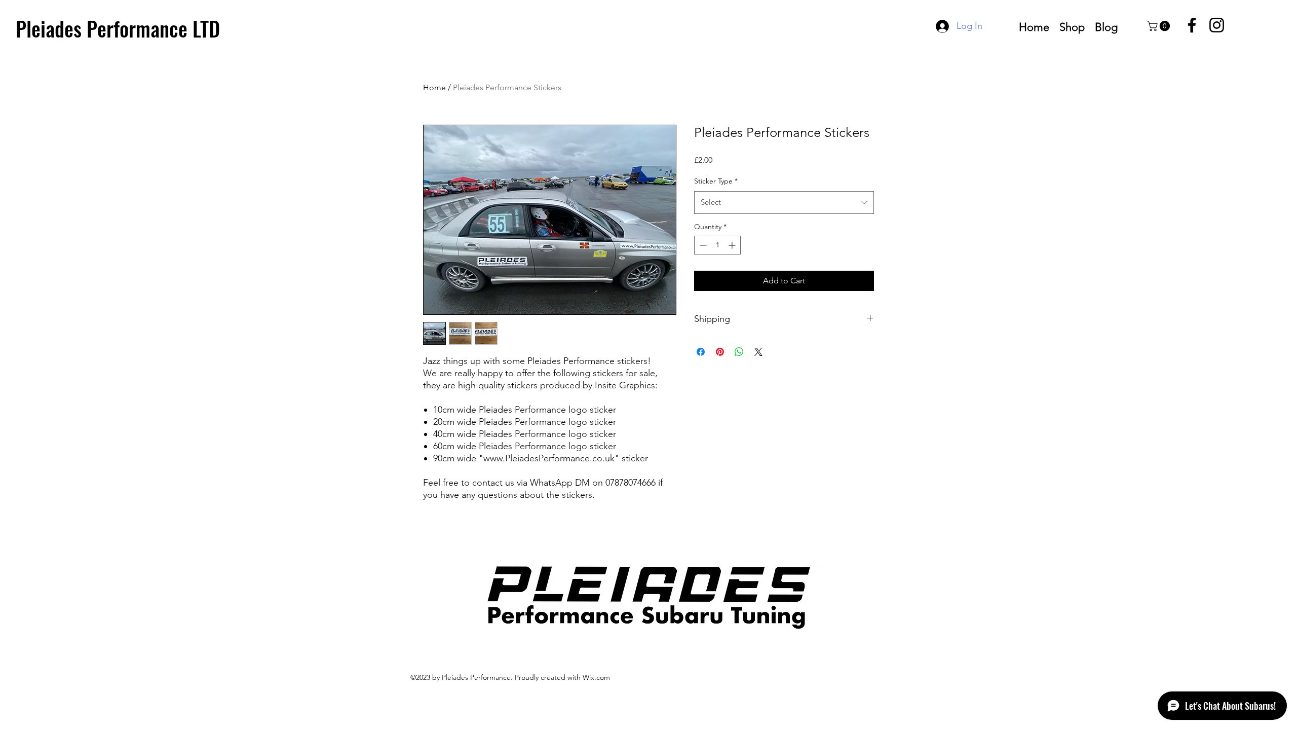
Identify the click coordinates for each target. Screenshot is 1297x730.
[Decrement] (702, 245)
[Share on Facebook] (701, 352)
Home (434, 87)
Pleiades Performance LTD (118, 28)
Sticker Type (716, 181)
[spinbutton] (717, 245)
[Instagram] (1217, 25)
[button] (1159, 26)
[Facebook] (1192, 25)
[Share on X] (758, 352)
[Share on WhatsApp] (739, 352)
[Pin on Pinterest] (720, 352)
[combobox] (784, 202)
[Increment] (733, 245)
